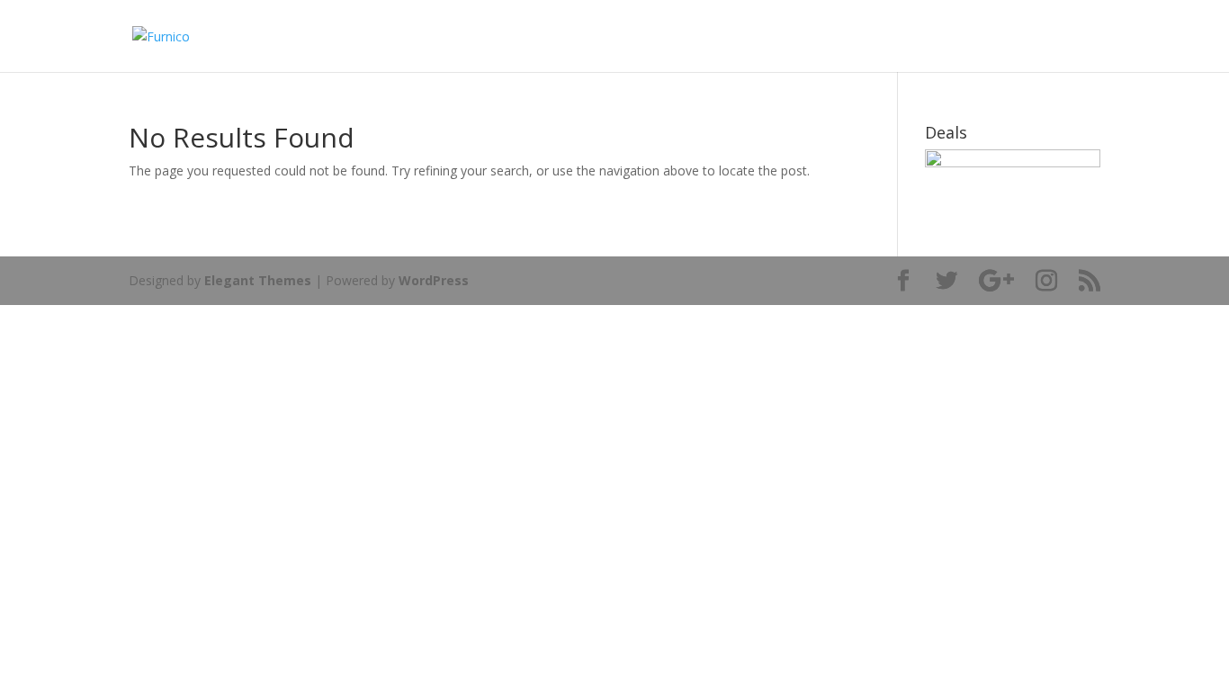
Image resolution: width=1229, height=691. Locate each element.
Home (1045, 37)
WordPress (434, 280)
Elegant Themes (257, 280)
